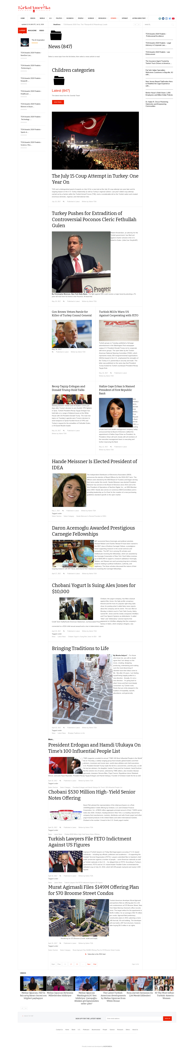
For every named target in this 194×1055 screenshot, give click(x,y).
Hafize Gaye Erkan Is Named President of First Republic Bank (117, 390)
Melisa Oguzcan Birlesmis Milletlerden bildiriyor (60, 994)
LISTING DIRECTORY (139, 18)
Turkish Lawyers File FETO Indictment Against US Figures (83, 882)
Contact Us (59, 1029)
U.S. (79, 1029)
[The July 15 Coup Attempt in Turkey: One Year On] (95, 141)
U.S (50, 18)
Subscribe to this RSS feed (96, 954)
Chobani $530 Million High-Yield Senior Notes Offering (81, 834)
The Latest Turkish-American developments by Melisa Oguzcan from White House (113, 997)
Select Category (69, 516)
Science (91, 18)
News (53, 636)
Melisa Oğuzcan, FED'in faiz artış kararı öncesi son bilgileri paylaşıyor (33, 995)
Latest (61, 90)
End (95, 964)
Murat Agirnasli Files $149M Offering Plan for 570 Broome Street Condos (96, 950)
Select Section (56, 516)
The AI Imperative (38, 40)
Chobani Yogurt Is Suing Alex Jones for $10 (82, 636)
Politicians (86, 1029)
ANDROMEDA (107, 1046)
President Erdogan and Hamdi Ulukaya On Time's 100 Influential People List (97, 787)
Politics (59, 18)
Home (23, 18)
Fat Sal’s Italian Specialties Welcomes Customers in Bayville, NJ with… (159, 72)
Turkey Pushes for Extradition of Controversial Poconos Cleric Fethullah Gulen (94, 219)
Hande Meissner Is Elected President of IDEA (91, 516)
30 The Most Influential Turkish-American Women (166, 995)
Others (113, 18)
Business (70, 18)
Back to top (28, 1016)
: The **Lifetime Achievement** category (86, 24)
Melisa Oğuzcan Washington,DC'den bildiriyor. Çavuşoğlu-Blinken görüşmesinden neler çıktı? (86, 998)
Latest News (62, 636)
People (80, 18)
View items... (58, 102)
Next (88, 964)
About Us (135, 1029)
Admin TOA (92, 201)
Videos (32, 18)
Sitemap (125, 18)
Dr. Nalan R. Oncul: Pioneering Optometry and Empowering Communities (157, 104)
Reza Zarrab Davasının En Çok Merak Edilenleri (140, 994)
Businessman (96, 1029)
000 (100, 636)
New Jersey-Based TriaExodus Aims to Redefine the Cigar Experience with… (159, 84)
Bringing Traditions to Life (80, 648)
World (42, 18)
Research (102, 18)
